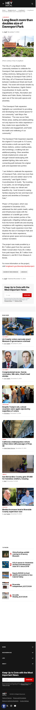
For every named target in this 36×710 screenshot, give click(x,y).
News (4, 647)
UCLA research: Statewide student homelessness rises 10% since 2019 (22, 564)
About (4, 663)
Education (5, 404)
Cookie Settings (24, 701)
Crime (4, 439)
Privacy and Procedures (19, 698)
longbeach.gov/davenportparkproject (20, 266)
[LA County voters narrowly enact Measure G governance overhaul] (18, 326)
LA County (5, 336)
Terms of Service (7, 698)
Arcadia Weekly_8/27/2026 (19, 596)
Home (4, 10)
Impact (5, 474)
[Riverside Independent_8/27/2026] (5, 585)
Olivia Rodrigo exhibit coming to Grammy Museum (20, 554)
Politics (5, 507)
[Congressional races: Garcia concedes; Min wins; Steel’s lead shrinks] (18, 359)
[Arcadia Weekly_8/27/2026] (5, 596)
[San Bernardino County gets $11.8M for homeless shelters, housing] (18, 464)
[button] (3, 706)
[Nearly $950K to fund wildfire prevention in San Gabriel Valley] (5, 575)
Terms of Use (18, 301)
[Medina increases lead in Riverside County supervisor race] (18, 497)
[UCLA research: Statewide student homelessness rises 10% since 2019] (5, 564)
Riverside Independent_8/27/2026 (22, 585)
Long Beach (21, 10)
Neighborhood (12, 10)
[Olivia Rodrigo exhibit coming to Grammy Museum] (5, 554)
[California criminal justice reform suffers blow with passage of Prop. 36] (18, 429)
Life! (3, 658)
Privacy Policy (8, 301)
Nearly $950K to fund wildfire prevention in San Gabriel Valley (22, 575)
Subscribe (27, 295)
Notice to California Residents (10, 701)
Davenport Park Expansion (10, 271)
